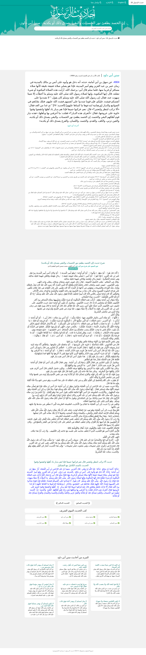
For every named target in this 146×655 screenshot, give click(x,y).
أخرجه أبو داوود (73, 126)
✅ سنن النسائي (114, 523)
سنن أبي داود (100, 38)
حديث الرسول (69, 651)
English (121, 2)
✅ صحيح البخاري (114, 517)
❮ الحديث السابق (83, 503)
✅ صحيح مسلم (90, 517)
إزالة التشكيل (73, 268)
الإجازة (108, 2)
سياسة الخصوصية (58, 651)
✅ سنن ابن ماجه (90, 523)
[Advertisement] (73, 55)
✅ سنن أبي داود (66, 517)
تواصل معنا (95, 2)
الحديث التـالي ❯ (62, 503)
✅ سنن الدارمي (41, 523)
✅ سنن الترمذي (41, 517)
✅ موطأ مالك (66, 523)
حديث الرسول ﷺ (137, 2)
